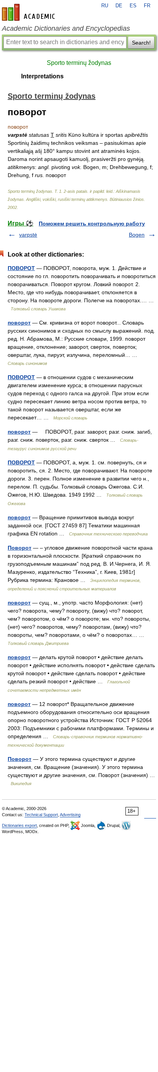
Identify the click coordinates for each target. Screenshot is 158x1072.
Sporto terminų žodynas (79, 63)
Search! (141, 43)
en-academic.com (29, 12)
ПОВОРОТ (21, 268)
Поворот (19, 548)
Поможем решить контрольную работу (92, 223)
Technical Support (41, 814)
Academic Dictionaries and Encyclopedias (66, 28)
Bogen (137, 235)
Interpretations (42, 76)
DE (118, 5)
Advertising (70, 814)
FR (147, 5)
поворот (19, 323)
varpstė (28, 235)
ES (133, 5)
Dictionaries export (19, 825)
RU (104, 5)
